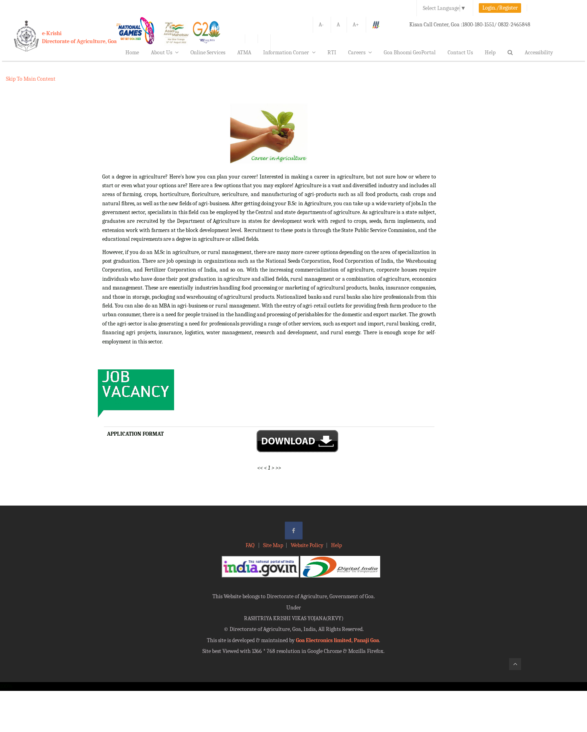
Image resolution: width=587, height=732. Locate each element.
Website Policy (307, 545)
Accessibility (539, 52)
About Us (161, 52)
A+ (356, 24)
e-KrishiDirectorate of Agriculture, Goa (79, 37)
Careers (356, 52)
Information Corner (286, 52)
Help (490, 52)
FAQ (251, 545)
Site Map (273, 545)
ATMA (244, 52)
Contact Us (460, 52)
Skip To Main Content (31, 78)
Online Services (207, 52)
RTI (331, 52)
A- (321, 24)
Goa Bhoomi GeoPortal (410, 52)
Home (132, 52)
